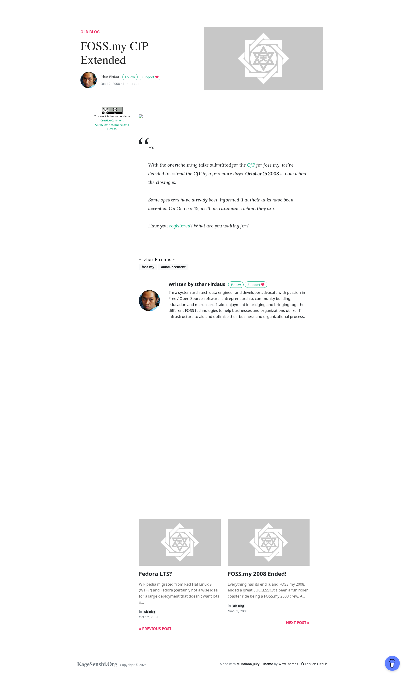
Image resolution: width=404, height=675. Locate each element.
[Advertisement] (112, 205)
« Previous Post (155, 628)
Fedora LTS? (155, 573)
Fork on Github (315, 664)
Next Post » (298, 622)
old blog (90, 31)
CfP (251, 165)
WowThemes (288, 664)
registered (179, 226)
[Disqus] (224, 389)
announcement (173, 267)
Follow (130, 77)
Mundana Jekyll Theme (255, 664)
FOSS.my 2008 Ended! (257, 573)
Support (148, 77)
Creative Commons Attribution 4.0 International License (112, 125)
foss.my (148, 267)
